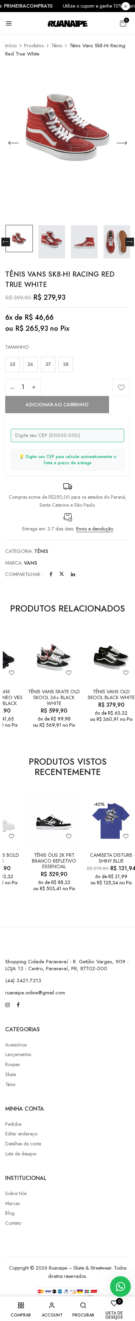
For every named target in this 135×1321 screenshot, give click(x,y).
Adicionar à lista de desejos (121, 387)
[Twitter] (61, 574)
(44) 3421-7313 (23, 980)
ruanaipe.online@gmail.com (35, 992)
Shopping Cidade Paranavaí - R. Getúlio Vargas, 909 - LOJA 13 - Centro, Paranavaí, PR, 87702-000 (67, 965)
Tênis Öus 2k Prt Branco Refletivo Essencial (54, 861)
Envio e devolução (94, 528)
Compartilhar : (24, 574)
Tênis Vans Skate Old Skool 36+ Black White (54, 697)
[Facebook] (51, 574)
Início (11, 45)
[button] (122, 23)
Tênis (56, 45)
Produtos (34, 45)
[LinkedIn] (73, 574)
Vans (30, 562)
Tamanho (17, 347)
